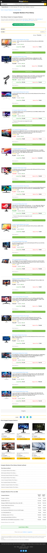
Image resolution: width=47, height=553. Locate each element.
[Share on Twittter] (24, 417)
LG (10, 7)
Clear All (42, 31)
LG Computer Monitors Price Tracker (19, 110)
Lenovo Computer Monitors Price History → (9, 480)
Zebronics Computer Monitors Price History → (10, 487)
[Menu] (1, 1)
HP (18, 7)
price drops (39, 19)
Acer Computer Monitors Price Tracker (19, 129)
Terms (25, 546)
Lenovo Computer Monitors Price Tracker (20, 296)
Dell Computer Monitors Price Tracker (19, 56)
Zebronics (32, 7)
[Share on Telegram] (31, 417)
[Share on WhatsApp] (27, 417)
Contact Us (21, 546)
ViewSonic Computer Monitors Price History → (10, 484)
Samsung (15, 7)
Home (15, 546)
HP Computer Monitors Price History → (8, 477)
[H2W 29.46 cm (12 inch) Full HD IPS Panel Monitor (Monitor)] (8, 428)
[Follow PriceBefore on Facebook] (21, 551)
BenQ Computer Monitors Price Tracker (20, 353)
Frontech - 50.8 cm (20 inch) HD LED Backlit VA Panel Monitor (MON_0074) (27, 225)
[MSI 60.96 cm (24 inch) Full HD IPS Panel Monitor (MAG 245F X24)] (38, 428)
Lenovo (21, 7)
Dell (12, 7)
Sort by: (34, 35)
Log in (45, 1)
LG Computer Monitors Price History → (8, 470)
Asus (24, 7)
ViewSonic (28, 7)
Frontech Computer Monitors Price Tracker (20, 39)
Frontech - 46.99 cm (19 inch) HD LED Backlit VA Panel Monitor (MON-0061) (27, 41)
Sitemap (18, 546)
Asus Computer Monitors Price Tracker (19, 203)
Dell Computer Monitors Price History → (9, 472)
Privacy (28, 546)
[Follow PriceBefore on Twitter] (26, 551)
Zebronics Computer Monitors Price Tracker (20, 278)
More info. (27, 539)
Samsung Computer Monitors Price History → (10, 475)
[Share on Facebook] (21, 417)
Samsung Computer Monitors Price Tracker (20, 185)
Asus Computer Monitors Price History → (9, 482)
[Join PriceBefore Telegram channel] (23, 551)
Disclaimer (31, 546)
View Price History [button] (28, 52)
